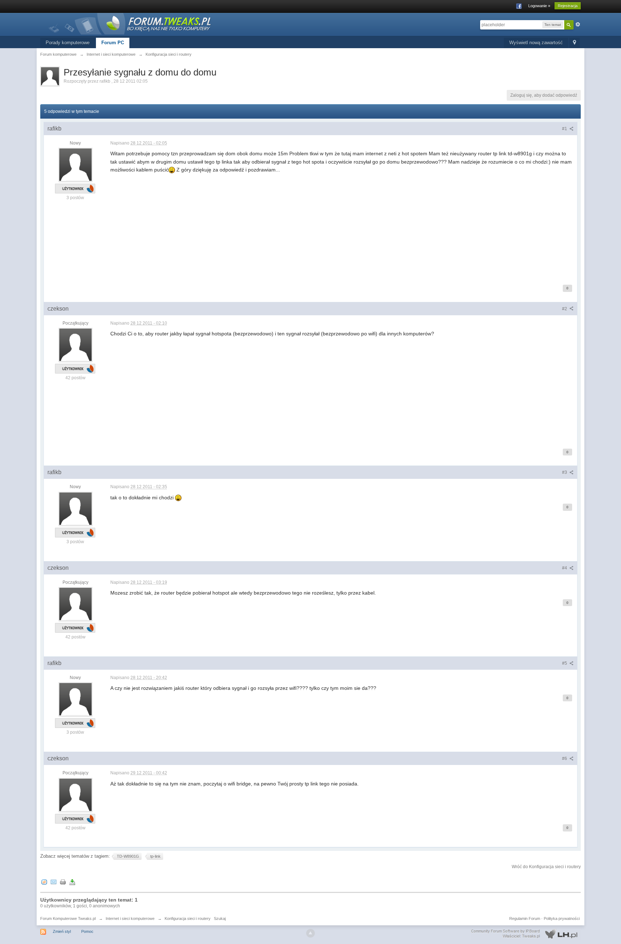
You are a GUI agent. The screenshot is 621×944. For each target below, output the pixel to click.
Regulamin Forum (524, 918)
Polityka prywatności (562, 918)
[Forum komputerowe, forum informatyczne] (130, 23)
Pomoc (87, 931)
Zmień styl (62, 931)
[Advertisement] (326, 224)
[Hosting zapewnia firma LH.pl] (526, 934)
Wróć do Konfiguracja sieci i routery (546, 866)
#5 (565, 663)
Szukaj (220, 918)
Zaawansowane (578, 24)
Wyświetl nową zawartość (536, 42)
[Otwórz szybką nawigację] (574, 43)
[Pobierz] (72, 882)
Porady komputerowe (67, 42)
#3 (565, 472)
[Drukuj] (63, 882)
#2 (565, 308)
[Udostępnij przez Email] (53, 882)
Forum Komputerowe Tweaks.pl (68, 918)
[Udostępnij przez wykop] (44, 882)
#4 (565, 567)
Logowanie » (539, 6)
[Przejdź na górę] (310, 933)
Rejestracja (568, 6)
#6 (565, 758)
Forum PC (112, 42)
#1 (565, 128)
